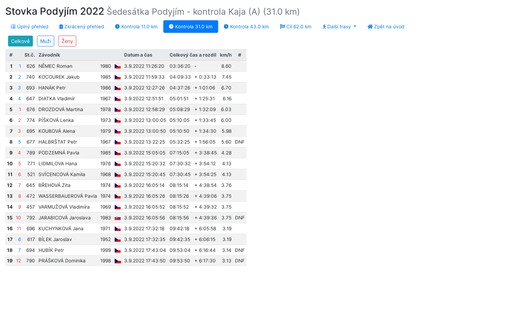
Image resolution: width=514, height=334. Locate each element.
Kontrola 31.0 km (193, 26)
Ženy (67, 41)
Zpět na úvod (388, 26)
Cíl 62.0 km (298, 26)
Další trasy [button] (339, 26)
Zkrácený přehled (83, 26)
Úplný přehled (32, 26)
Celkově (20, 41)
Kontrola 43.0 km (249, 26)
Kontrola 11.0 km (139, 26)
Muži (45, 41)
